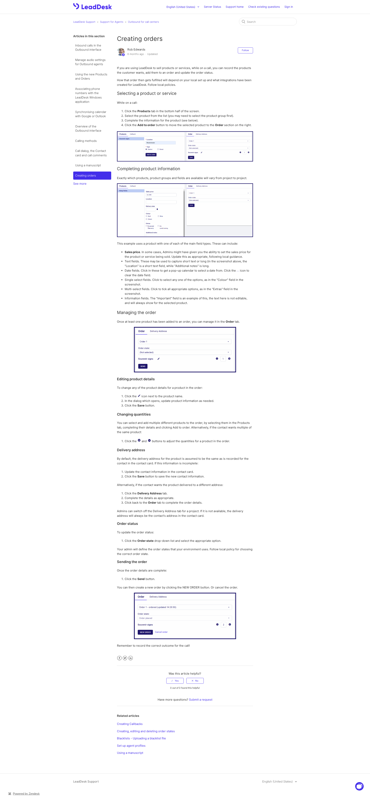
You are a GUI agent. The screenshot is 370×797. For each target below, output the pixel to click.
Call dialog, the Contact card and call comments (91, 153)
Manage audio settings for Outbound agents (90, 62)
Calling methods (86, 141)
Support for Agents (111, 21)
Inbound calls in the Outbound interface (88, 48)
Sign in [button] (288, 6)
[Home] (92, 8)
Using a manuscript (88, 165)
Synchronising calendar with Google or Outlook (90, 114)
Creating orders (85, 175)
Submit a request (200, 699)
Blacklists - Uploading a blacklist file (141, 738)
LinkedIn (130, 658)
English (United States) (277, 781)
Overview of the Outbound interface (88, 129)
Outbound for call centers (143, 21)
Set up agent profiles (131, 745)
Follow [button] (245, 50)
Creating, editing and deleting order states (146, 731)
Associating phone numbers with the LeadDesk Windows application (88, 95)
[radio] (175, 681)
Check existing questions (264, 6)
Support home (235, 6)
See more (80, 183)
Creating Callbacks (130, 724)
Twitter (125, 658)
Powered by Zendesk (26, 793)
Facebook (119, 658)
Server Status (212, 6)
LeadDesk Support (84, 21)
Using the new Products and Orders (91, 76)
